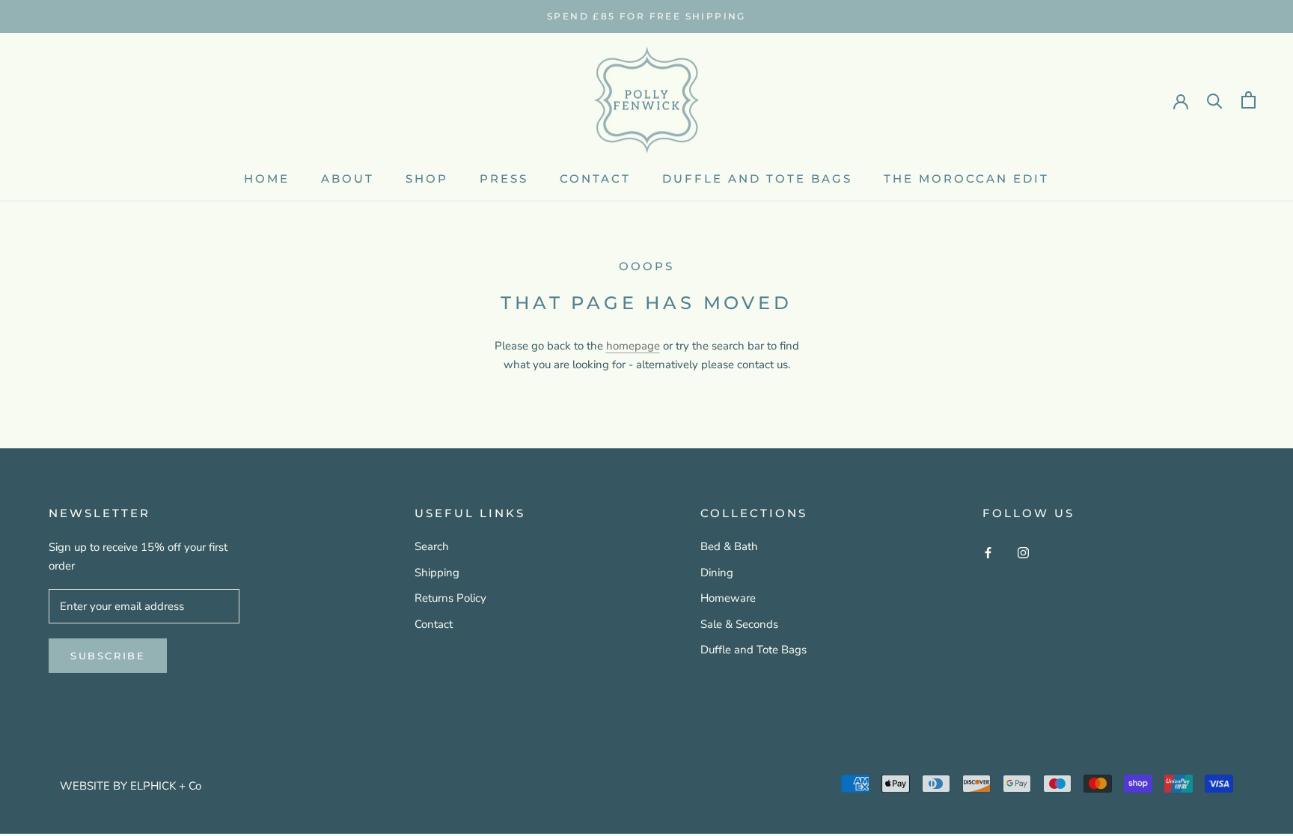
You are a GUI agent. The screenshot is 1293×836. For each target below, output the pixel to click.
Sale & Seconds (739, 624)
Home (267, 178)
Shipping (437, 572)
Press (504, 178)
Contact (595, 178)
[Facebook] (988, 552)
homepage (633, 345)
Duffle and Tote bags (757, 178)
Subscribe (107, 656)
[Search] (1215, 100)
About (347, 178)
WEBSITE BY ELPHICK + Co (130, 785)
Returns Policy (450, 598)
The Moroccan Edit (966, 178)
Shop (427, 178)
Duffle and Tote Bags (753, 649)
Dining (716, 572)
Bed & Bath (729, 546)
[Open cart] (1248, 100)
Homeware (728, 598)
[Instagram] (1023, 552)
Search (432, 546)
